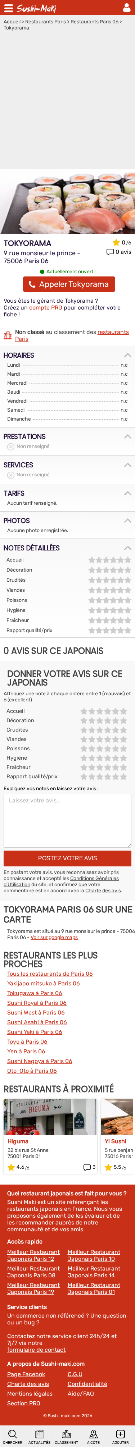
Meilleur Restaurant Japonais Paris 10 (94, 1255)
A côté (93, 1443)
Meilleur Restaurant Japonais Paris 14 (94, 1272)
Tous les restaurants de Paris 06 (50, 973)
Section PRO (23, 1403)
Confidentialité (87, 1383)
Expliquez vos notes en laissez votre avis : (51, 789)
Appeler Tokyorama (74, 284)
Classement (66, 1443)
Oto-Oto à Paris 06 (32, 1070)
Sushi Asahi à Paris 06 (37, 1022)
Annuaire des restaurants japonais (37, 7)
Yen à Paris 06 (26, 1051)
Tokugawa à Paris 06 (34, 993)
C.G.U (75, 1374)
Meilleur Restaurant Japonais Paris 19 (33, 1288)
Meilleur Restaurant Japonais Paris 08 (33, 1272)
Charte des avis (103, 891)
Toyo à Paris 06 (27, 1041)
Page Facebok (26, 1374)
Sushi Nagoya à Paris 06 (39, 1061)
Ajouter (120, 1443)
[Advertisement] (67, 102)
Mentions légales (30, 1393)
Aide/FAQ (81, 1393)
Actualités (39, 1443)
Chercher (12, 1443)
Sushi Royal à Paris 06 (37, 1002)
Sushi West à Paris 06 (36, 1012)
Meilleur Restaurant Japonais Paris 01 (94, 1288)
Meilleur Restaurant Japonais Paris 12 (33, 1255)
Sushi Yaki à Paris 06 (34, 1032)
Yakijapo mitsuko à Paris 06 (43, 983)
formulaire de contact (36, 1349)
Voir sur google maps (54, 937)
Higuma (18, 1141)
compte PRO (45, 307)
